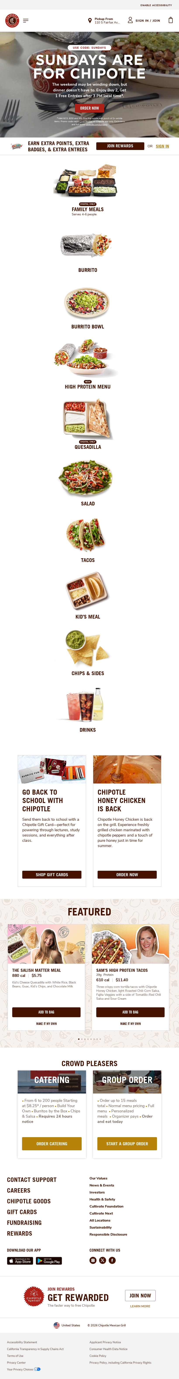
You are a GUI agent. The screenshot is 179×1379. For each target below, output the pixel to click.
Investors (97, 1192)
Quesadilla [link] (88, 447)
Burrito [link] (87, 270)
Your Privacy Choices (20, 1370)
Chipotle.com (86, 121)
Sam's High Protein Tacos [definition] (122, 970)
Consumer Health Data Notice (108, 1349)
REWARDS (19, 1233)
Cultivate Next (101, 1213)
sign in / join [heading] (148, 21)
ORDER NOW (89, 108)
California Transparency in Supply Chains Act (35, 1349)
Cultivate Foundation (107, 1206)
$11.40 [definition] (122, 980)
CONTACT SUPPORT (32, 1179)
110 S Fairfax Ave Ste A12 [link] (107, 23)
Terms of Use (15, 1356)
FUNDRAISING (24, 1222)
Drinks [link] (88, 730)
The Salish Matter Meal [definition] (36, 970)
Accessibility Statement (22, 1342)
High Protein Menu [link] (88, 387)
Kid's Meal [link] (88, 617)
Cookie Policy (98, 1356)
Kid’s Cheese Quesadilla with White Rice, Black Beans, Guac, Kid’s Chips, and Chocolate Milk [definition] (44, 984)
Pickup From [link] (104, 19)
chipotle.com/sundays (96, 124)
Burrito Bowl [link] (87, 326)
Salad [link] (88, 503)
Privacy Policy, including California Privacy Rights (120, 1363)
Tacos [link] (88, 560)
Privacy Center (16, 1363)
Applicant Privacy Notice (105, 1342)
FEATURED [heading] (89, 911)
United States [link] (71, 1325)
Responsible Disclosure (108, 1234)
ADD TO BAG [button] (46, 1012)
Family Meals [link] (88, 209)
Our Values (98, 1178)
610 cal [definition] (102, 980)
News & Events (102, 1185)
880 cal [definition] (18, 975)
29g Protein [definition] (105, 975)
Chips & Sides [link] (88, 673)
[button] (78, 1039)
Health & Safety (102, 1199)
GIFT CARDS (22, 1211)
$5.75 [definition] (37, 975)
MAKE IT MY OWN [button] (46, 1024)
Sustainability (101, 1227)
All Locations (100, 1220)
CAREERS (19, 1190)
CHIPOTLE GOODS (29, 1201)
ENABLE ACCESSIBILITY (156, 5)
